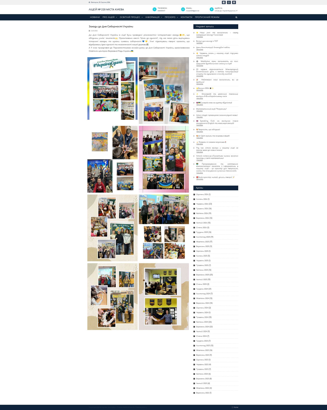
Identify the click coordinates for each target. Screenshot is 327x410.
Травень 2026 (202, 209)
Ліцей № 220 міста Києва (106, 9)
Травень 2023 (202, 369)
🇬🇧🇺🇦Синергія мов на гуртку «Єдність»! (214, 103)
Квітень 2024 (202, 322)
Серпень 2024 (202, 308)
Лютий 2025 (201, 279)
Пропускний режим (207, 17)
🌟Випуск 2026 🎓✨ (205, 88)
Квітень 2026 (202, 213)
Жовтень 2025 (202, 242)
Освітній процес (130, 17)
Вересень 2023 (202, 355)
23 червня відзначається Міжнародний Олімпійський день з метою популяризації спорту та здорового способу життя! (217, 72)
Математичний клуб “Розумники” (211, 109)
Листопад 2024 (203, 294)
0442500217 (161, 10)
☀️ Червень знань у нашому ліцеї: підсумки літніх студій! (217, 54)
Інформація (152, 17)
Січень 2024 (201, 336)
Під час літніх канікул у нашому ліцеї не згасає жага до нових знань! (217, 149)
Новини (95, 17)
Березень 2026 (202, 218)
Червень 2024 (202, 312)
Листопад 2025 (203, 237)
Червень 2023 (202, 364)
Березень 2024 (202, 327)
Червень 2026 (202, 204)
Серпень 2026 (202, 194)
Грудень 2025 (202, 232)
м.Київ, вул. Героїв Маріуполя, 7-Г (226, 10)
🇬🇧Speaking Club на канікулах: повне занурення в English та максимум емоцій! (217, 122)
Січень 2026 (201, 227)
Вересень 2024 (202, 303)
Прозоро (170, 17)
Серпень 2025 (202, 251)
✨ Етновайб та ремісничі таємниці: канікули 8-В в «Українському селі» (217, 95)
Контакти (186, 17)
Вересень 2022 (202, 393)
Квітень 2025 (202, 270)
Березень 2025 (202, 275)
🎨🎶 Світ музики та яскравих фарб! (213, 136)
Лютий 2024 (201, 331)
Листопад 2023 (203, 346)
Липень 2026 (201, 199)
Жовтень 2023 (202, 350)
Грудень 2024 (202, 289)
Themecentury (141, 407)
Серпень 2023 (202, 360)
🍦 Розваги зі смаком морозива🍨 (211, 142)
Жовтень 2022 (202, 388)
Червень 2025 (202, 261)
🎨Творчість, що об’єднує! (208, 129)
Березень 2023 (202, 379)
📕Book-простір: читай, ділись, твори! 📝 (215, 177)
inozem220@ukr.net (192, 10)
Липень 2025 (201, 256)
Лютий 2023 (201, 383)
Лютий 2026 (201, 223)
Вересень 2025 (202, 246)
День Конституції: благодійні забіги (213, 47)
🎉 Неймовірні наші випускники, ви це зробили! (217, 81)
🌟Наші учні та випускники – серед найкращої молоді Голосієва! (217, 34)
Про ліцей (109, 17)
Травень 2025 (202, 265)
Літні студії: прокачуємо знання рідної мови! (216, 115)
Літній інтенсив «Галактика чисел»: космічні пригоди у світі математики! (217, 157)
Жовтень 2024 (202, 298)
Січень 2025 (201, 284)
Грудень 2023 (202, 341)
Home (236, 407)
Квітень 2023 (202, 374)
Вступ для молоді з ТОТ (207, 41)
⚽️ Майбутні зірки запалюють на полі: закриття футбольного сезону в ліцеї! (217, 63)
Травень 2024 (202, 317)
